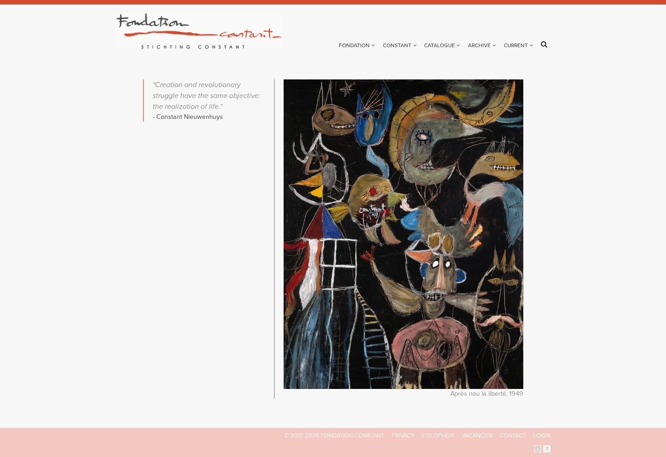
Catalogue (439, 45)
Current (516, 45)
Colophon (438, 435)
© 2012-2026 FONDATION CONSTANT (334, 435)
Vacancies (477, 435)
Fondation (354, 45)
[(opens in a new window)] (537, 448)
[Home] (203, 31)
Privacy (403, 435)
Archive (479, 45)
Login (541, 435)
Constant (397, 45)
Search (545, 44)
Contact (513, 435)
